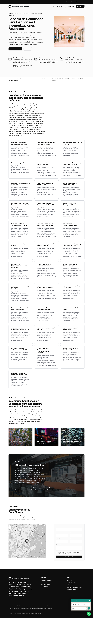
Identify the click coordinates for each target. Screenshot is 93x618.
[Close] (89, 600)
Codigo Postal (59, 538)
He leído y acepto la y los (68, 553)
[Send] (89, 608)
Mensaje (58, 544)
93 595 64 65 (71, 6)
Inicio (54, 6)
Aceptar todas (69, 1)
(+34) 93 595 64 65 (45, 584)
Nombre (58, 527)
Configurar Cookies (71, 589)
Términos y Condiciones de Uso (64, 553)
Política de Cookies (71, 582)
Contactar (79, 6)
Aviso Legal (69, 580)
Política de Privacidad (71, 552)
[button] (27, 541)
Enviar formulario (69, 556)
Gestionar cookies (80, 1)
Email (57, 532)
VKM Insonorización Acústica (20, 6)
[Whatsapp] (89, 614)
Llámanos (27, 48)
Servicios (59, 6)
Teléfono (72, 532)
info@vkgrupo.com (45, 586)
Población (72, 538)
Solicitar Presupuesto (15, 48)
